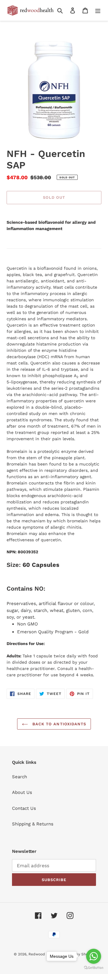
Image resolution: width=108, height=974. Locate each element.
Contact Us (24, 808)
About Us (22, 792)
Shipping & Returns (32, 824)
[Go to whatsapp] (93, 956)
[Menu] (98, 10)
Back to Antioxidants (58, 724)
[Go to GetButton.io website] (93, 968)
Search (19, 776)
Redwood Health (43, 954)
